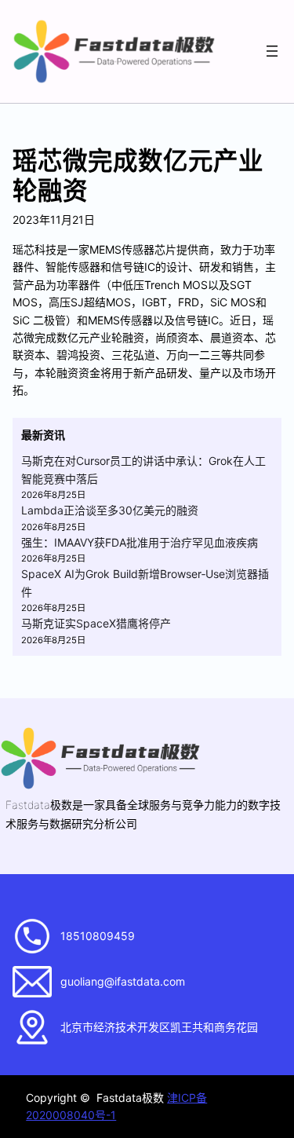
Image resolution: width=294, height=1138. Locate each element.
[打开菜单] (272, 51)
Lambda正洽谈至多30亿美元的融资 (109, 510)
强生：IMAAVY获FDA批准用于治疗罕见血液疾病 (139, 542)
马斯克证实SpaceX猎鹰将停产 (96, 623)
